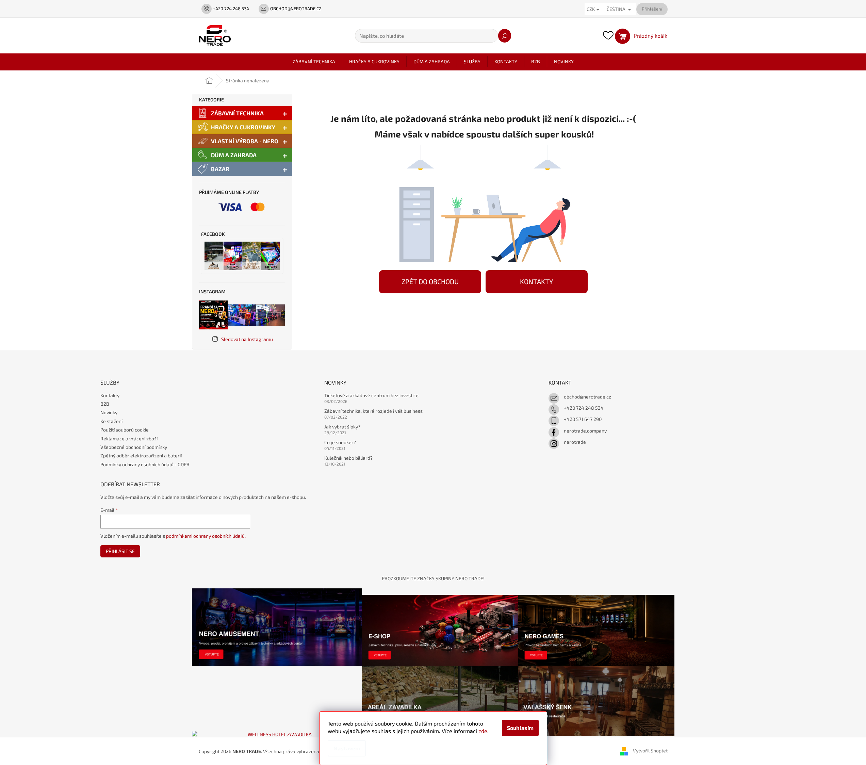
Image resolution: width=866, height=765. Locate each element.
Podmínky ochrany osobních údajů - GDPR (145, 464)
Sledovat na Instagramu (247, 339)
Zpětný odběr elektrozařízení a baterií (141, 455)
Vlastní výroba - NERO (244, 140)
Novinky (108, 412)
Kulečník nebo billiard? (348, 458)
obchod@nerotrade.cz (587, 397)
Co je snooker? (340, 442)
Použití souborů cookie (124, 430)
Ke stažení (111, 421)
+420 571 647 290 (583, 419)
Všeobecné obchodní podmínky (133, 447)
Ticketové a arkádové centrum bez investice (371, 395)
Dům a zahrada (234, 154)
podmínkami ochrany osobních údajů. (206, 536)
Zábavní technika (237, 113)
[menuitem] (314, 61)
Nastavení (346, 748)
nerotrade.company (585, 431)
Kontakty (109, 395)
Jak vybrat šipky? (342, 426)
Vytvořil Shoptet (650, 750)
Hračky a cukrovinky (243, 127)
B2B (104, 404)
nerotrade (575, 442)
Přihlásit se (120, 551)
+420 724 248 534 (584, 408)
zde (482, 731)
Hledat (504, 36)
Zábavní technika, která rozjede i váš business (373, 411)
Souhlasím (520, 728)
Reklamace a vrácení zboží (129, 438)
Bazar (220, 168)
